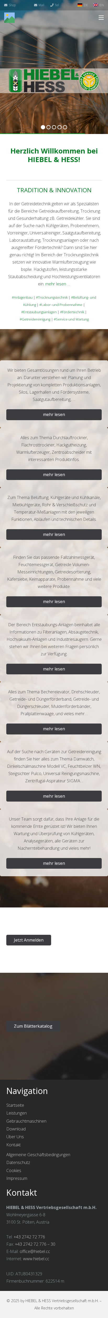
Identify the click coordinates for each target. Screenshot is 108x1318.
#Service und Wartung (71, 319)
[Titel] (9, 17)
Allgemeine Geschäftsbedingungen (38, 1154)
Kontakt (13, 1145)
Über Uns (15, 1137)
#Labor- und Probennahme (60, 304)
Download (16, 1129)
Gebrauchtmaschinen (26, 1121)
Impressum (16, 1178)
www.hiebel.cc (36, 1259)
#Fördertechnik (72, 312)
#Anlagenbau (22, 297)
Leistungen (16, 1113)
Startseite (15, 1105)
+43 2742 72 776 (29, 1237)
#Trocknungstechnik (52, 297)
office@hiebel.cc (35, 1251)
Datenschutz (18, 1162)
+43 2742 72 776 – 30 (35, 1244)
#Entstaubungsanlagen (39, 312)
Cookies (13, 1170)
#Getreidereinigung (35, 319)
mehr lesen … (57, 284)
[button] (101, 17)
